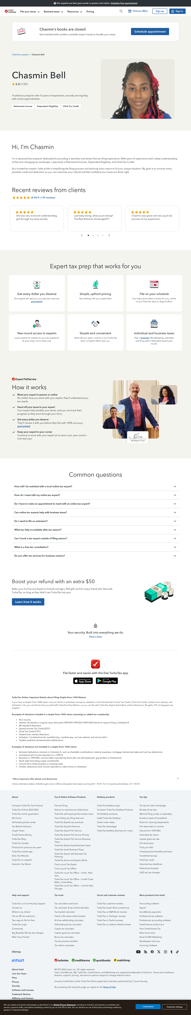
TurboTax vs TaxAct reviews (110, 920)
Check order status (106, 822)
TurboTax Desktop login (108, 805)
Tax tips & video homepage (153, 805)
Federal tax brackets (149, 868)
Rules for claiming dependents (154, 822)
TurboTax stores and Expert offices (70, 860)
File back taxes (147, 843)
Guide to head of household (153, 818)
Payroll (143, 908)
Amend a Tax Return (21, 864)
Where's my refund (21, 912)
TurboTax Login (19, 924)
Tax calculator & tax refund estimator (71, 908)
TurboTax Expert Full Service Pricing (71, 835)
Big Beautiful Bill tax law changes (27, 933)
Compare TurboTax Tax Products (27, 805)
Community (17, 928)
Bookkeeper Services (150, 941)
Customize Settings (174, 1007)
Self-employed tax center (24, 822)
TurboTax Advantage (107, 826)
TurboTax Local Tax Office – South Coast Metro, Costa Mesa (73, 879)
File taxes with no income (152, 826)
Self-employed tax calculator (68, 924)
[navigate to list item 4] (93, 235)
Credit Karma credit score (152, 924)
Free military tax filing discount (69, 818)
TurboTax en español (22, 860)
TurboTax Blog (19, 839)
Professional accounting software (155, 920)
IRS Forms (16, 818)
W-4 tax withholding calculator (69, 920)
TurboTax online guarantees (25, 814)
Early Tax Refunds (20, 856)
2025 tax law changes (150, 872)
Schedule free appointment (124, 3)
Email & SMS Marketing (151, 937)
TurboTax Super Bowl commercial (113, 908)
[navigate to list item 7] (97, 235)
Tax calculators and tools (66, 903)
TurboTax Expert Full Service (68, 830)
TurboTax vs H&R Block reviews (112, 912)
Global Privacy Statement (65, 1005)
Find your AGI (146, 847)
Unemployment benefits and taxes (156, 851)
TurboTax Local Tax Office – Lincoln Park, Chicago (74, 886)
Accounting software (149, 903)
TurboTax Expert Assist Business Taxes (72, 845)
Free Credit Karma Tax (150, 928)
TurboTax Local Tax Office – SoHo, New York (73, 873)
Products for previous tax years (26, 847)
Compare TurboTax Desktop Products (115, 810)
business (145, 338)
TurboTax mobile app (22, 851)
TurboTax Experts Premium (67, 826)
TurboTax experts (20, 54)
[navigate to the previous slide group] (81, 235)
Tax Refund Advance (21, 826)
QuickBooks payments (150, 912)
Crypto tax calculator (64, 928)
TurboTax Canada (20, 843)
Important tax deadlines (151, 864)
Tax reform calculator (64, 945)
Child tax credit (147, 860)
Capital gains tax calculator (67, 933)
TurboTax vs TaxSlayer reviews (111, 916)
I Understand (148, 1007)
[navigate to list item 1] (88, 235)
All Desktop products (107, 814)
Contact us (17, 908)
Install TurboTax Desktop (109, 818)
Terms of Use (109, 987)
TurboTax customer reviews (110, 903)
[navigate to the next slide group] (109, 235)
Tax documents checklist (66, 941)
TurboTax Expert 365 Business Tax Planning (70, 854)
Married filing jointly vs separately (156, 814)
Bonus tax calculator (64, 937)
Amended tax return (149, 835)
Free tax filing (60, 805)
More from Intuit (147, 933)
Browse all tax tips (148, 810)
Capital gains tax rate (149, 839)
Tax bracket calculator (64, 912)
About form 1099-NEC (150, 830)
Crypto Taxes (18, 830)
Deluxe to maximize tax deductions (71, 810)
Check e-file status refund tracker (70, 916)
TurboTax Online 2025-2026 (25, 810)
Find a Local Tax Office (65, 868)
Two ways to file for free (23, 920)
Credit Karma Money (22, 835)
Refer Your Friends (20, 937)
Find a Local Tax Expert (65, 864)
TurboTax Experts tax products (68, 822)
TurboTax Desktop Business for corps (115, 830)
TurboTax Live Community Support (28, 903)
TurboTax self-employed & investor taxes (73, 814)
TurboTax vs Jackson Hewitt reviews (114, 924)
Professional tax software (151, 916)
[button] (95, 779)
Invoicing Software (148, 945)
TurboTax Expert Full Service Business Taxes (72, 839)
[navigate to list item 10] (102, 235)
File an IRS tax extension (23, 916)
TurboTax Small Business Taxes (69, 849)
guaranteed (36, 301)
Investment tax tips (148, 856)
